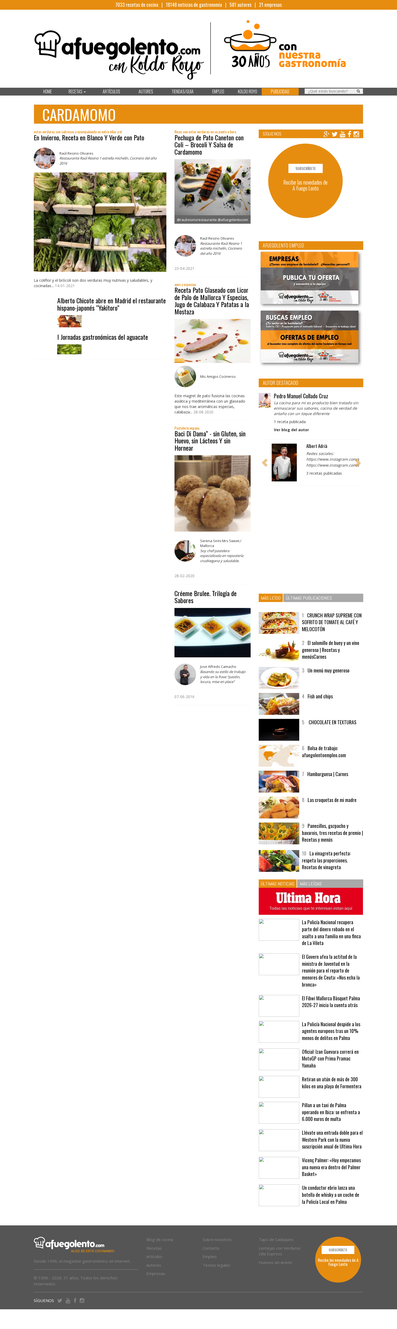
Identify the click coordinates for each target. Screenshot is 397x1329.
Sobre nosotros (217, 1239)
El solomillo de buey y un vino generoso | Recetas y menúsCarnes (330, 649)
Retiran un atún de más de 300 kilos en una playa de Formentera (331, 1083)
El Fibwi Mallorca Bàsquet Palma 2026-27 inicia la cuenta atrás (331, 1002)
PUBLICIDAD (280, 91)
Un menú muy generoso (328, 670)
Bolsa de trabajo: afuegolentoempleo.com (324, 752)
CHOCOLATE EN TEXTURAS (332, 722)
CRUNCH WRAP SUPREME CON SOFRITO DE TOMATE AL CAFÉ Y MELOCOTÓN (332, 622)
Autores (153, 1265)
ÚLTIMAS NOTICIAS (277, 884)
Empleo (210, 1256)
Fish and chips (320, 696)
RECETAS (76, 91)
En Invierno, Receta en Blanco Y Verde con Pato (89, 137)
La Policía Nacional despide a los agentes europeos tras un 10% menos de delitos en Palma (331, 1031)
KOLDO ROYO (247, 91)
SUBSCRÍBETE (305, 168)
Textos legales (216, 1265)
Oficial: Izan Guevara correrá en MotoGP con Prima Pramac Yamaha (330, 1058)
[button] (265, 462)
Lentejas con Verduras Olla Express (280, 1250)
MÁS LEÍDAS (311, 884)
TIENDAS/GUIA (182, 91)
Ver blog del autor (291, 429)
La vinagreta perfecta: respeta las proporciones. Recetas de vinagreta (326, 860)
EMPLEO (218, 91)
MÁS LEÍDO (271, 598)
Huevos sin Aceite (275, 1262)
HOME (47, 91)
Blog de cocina (159, 1239)
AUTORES (146, 91)
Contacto (211, 1248)
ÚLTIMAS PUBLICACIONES (309, 598)
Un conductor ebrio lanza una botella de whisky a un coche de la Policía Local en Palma (330, 1194)
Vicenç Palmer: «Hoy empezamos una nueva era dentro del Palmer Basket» (331, 1167)
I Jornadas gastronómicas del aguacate (102, 337)
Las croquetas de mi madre (332, 799)
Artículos (154, 1256)
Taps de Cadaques (276, 1239)
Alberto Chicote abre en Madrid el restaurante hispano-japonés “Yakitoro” (111, 303)
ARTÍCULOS (111, 91)
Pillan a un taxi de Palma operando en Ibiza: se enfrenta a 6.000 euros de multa (331, 1112)
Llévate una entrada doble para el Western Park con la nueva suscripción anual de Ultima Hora (332, 1139)
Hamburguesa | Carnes (327, 773)
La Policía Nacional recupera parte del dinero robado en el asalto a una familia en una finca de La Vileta (331, 932)
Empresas (155, 1273)
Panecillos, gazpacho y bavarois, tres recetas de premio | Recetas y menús (332, 832)
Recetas (154, 1248)
